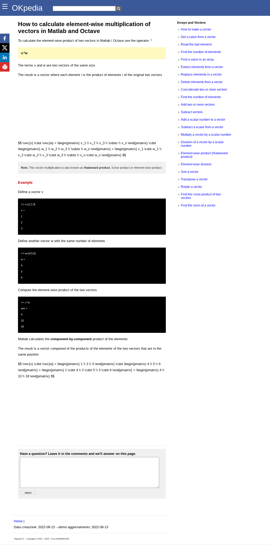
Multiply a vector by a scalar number (206, 134)
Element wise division (196, 164)
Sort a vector (189, 171)
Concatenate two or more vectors (204, 89)
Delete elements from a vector (202, 82)
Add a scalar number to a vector (203, 119)
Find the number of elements (201, 52)
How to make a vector (196, 29)
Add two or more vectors (198, 104)
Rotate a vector (191, 186)
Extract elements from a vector (202, 67)
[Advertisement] (92, 109)
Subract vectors (192, 112)
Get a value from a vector (198, 37)
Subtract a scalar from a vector (202, 127)
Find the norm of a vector (198, 205)
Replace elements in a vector (201, 74)
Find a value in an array (197, 59)
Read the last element (196, 44)
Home (18, 521)
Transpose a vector (194, 179)
